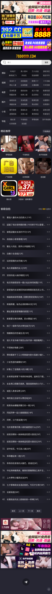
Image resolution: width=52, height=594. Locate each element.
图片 (4, 102)
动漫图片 (46, 100)
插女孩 (12, 119)
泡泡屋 (24, 123)
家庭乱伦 (24, 110)
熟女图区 (35, 104)
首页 (13, 511)
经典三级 (24, 94)
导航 (4, 121)
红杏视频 (12, 123)
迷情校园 (12, 114)
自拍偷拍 (24, 81)
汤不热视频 (46, 119)
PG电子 (13, 71)
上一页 (21, 511)
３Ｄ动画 (46, 81)
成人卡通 (35, 90)
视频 (4, 82)
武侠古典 (46, 110)
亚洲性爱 (12, 90)
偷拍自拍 (24, 90)
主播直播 (35, 85)
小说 (4, 111)
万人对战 (35, 71)
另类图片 (46, 104)
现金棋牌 (35, 75)
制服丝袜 (12, 94)
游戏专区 (46, 71)
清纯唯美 (24, 104)
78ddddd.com (26, 56)
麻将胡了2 (13, 75)
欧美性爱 (46, 90)
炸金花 (24, 75)
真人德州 (24, 71)
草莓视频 (35, 119)
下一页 (30, 511)
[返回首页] (48, 589)
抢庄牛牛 (46, 75)
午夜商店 (24, 119)
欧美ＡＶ (35, 81)
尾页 (38, 511)
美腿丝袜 (12, 104)
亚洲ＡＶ (12, 81)
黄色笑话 (35, 114)
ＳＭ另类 (46, 85)
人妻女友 (35, 110)
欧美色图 (35, 100)
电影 (4, 92)
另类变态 (46, 94)
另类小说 (24, 114)
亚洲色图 (24, 100)
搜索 (46, 62)
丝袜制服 (24, 85)
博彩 (4, 73)
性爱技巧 (46, 114)
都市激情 (12, 110)
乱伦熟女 (35, 94)
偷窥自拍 (12, 100)
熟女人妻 (12, 85)
